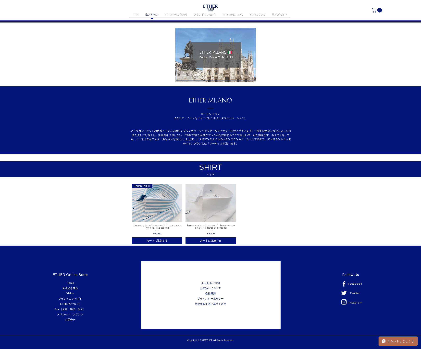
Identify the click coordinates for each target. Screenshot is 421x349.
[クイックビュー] (211, 203)
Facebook (355, 283)
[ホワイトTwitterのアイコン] (343, 292)
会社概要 (210, 293)
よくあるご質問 (210, 282)
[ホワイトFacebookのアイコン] (343, 283)
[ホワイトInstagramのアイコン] (343, 301)
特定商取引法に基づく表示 (210, 304)
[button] (377, 10)
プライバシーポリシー (210, 298)
